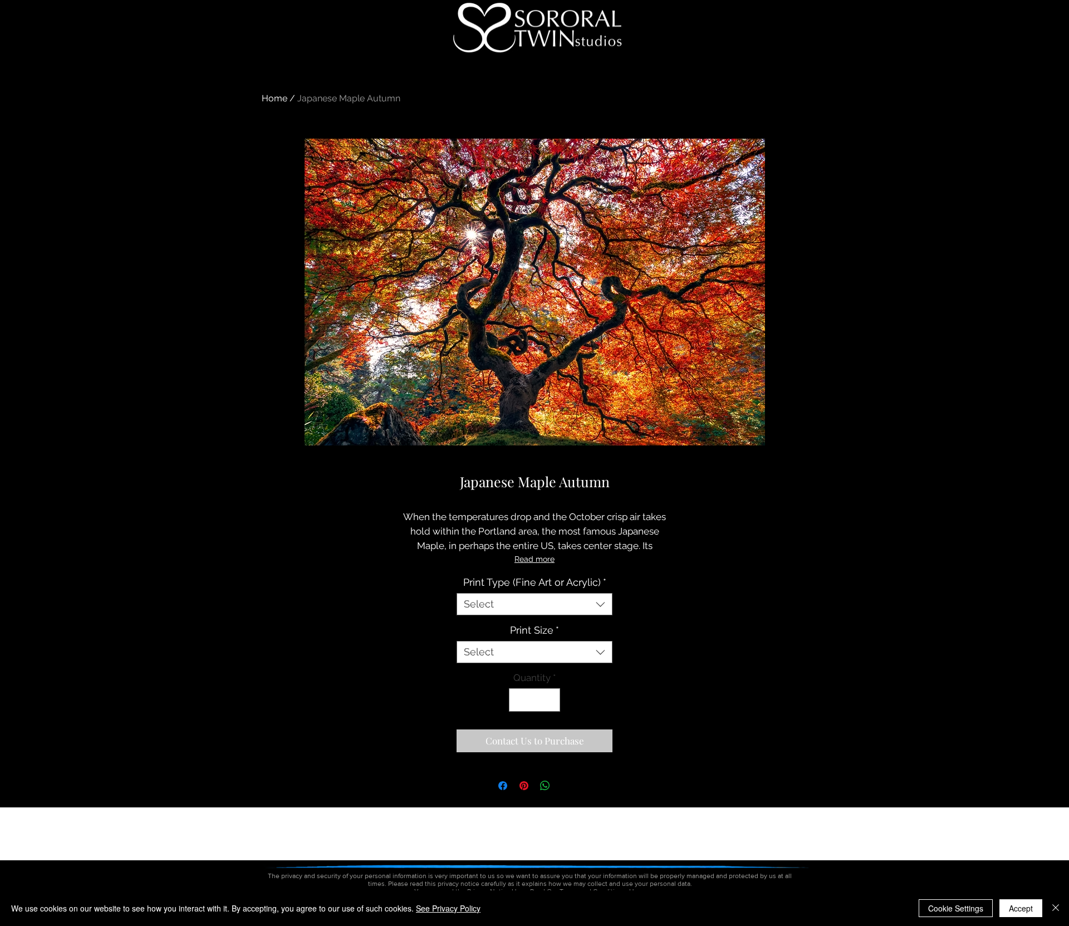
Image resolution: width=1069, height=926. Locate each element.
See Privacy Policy (448, 908)
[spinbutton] (534, 700)
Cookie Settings (955, 908)
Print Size (534, 630)
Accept (1021, 908)
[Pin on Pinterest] (524, 785)
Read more (534, 559)
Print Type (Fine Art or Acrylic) (534, 582)
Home (274, 98)
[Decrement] (519, 700)
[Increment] (550, 700)
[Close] (1055, 908)
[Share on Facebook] (502, 785)
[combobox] (534, 604)
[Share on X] (566, 785)
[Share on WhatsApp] (545, 785)
